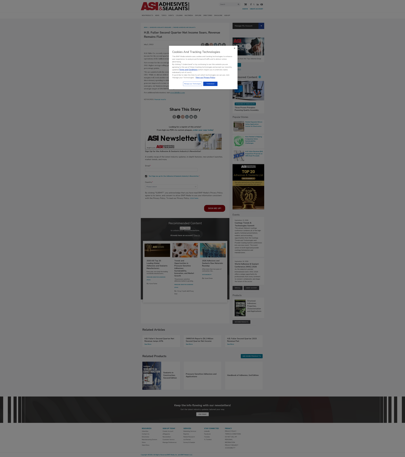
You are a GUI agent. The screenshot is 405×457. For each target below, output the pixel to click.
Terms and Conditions (188, 69)
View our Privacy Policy (205, 77)
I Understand (210, 84)
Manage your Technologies (192, 84)
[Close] (234, 48)
